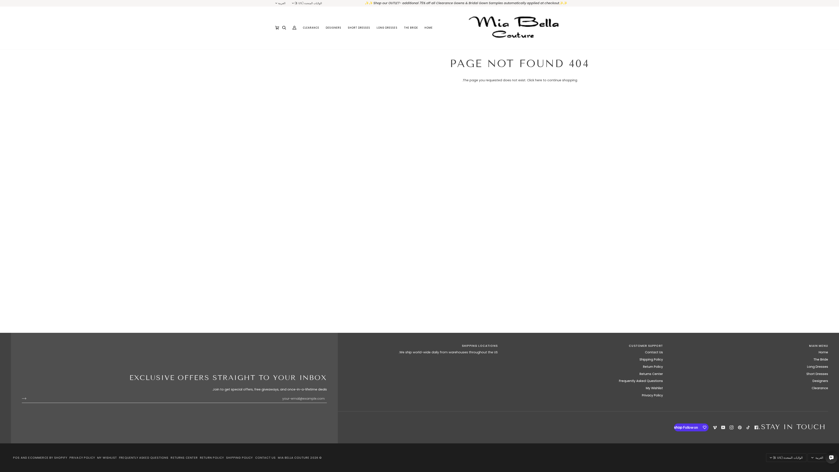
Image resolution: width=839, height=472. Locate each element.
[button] (411, 28)
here (538, 80)
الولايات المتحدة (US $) (308, 3)
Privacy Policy (652, 395)
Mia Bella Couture (293, 458)
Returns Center (651, 374)
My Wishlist (654, 388)
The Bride (820, 359)
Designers (820, 381)
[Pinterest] (740, 427)
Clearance (820, 388)
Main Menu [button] (818, 346)
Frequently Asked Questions (641, 381)
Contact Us (654, 352)
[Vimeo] (715, 427)
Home (823, 352)
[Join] (27, 398)
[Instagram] (731, 427)
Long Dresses (817, 366)
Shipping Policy (651, 359)
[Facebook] (756, 427)
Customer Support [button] (646, 346)
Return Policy (653, 366)
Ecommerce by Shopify (47, 458)
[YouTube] (723, 427)
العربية (281, 3)
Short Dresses (817, 374)
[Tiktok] (748, 427)
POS (16, 458)
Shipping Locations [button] (480, 346)
